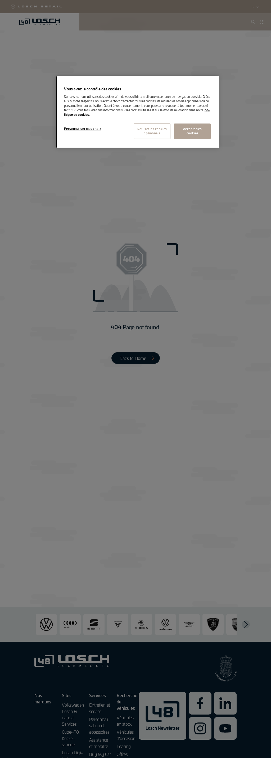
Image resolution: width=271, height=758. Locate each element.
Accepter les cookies (192, 131)
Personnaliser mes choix (82, 128)
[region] (137, 112)
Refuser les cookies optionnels (152, 131)
